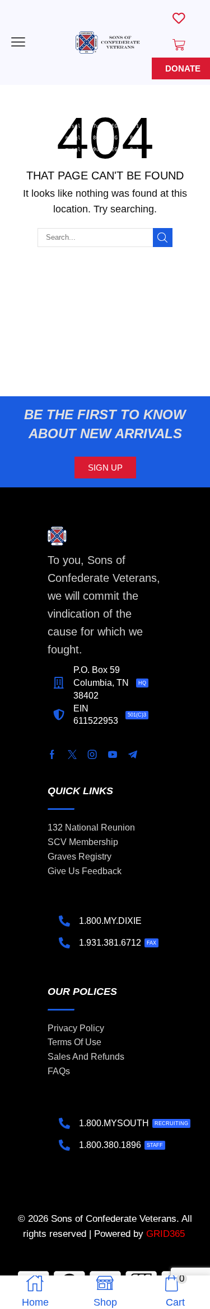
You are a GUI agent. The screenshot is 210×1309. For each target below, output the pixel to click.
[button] (18, 42)
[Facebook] (52, 754)
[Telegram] (132, 754)
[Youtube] (112, 754)
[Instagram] (92, 754)
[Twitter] (72, 754)
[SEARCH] (162, 237)
